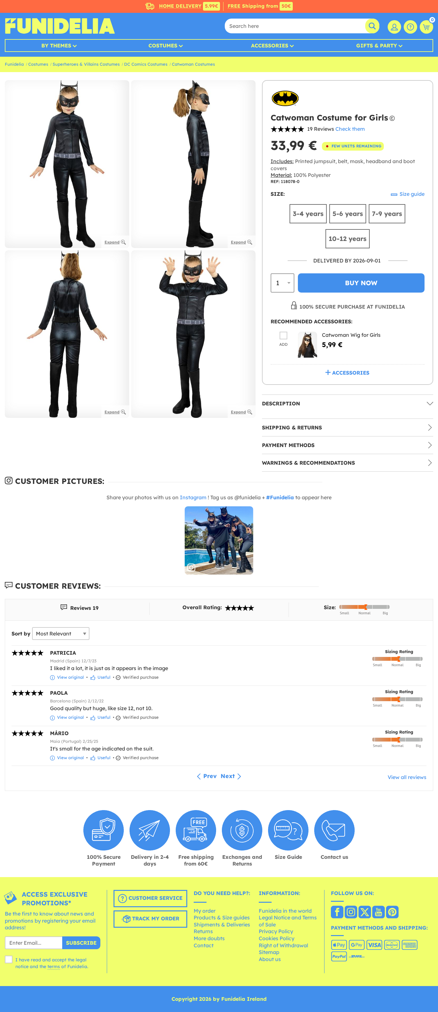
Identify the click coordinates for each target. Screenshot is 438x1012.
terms (53, 966)
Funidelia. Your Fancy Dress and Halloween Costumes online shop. (60, 26)
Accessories (269, 45)
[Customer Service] (410, 27)
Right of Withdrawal (283, 945)
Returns (203, 931)
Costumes (162, 45)
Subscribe (81, 943)
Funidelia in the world (285, 911)
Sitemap (269, 952)
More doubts (209, 938)
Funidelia (14, 64)
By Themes (56, 45)
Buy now (361, 283)
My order (204, 911)
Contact (204, 945)
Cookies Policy (276, 938)
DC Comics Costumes (145, 64)
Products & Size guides (222, 917)
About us (270, 959)
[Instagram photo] (219, 540)
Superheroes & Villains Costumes (86, 64)
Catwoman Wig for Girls (351, 335)
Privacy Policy (276, 931)
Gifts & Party (376, 45)
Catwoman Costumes (193, 64)
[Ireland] (337, 913)
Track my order (155, 918)
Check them (350, 129)
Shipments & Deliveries (222, 924)
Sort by (21, 633)
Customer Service (154, 898)
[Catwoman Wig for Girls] (307, 345)
